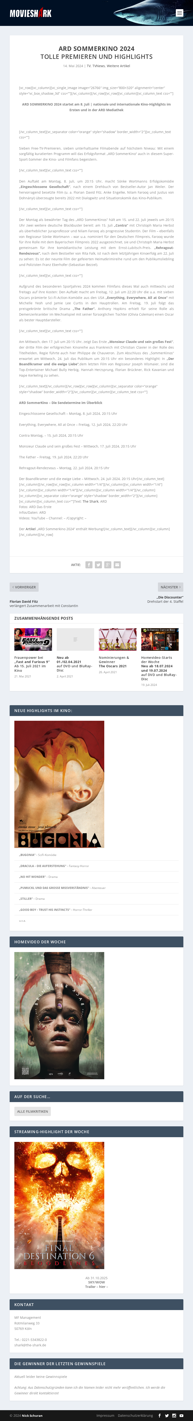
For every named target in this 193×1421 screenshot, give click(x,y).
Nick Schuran (32, 1415)
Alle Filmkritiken (32, 1111)
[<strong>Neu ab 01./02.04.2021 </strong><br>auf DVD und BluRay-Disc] (75, 639)
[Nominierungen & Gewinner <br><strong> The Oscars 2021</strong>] (118, 639)
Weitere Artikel (118, 66)
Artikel (31, 529)
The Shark (90, 501)
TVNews (98, 66)
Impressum (105, 1415)
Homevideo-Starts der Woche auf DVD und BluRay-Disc (159, 668)
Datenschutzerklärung (135, 1415)
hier (102, 1286)
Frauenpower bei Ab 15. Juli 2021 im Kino (32, 664)
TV (89, 66)
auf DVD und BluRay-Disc (74, 664)
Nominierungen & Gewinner (114, 661)
